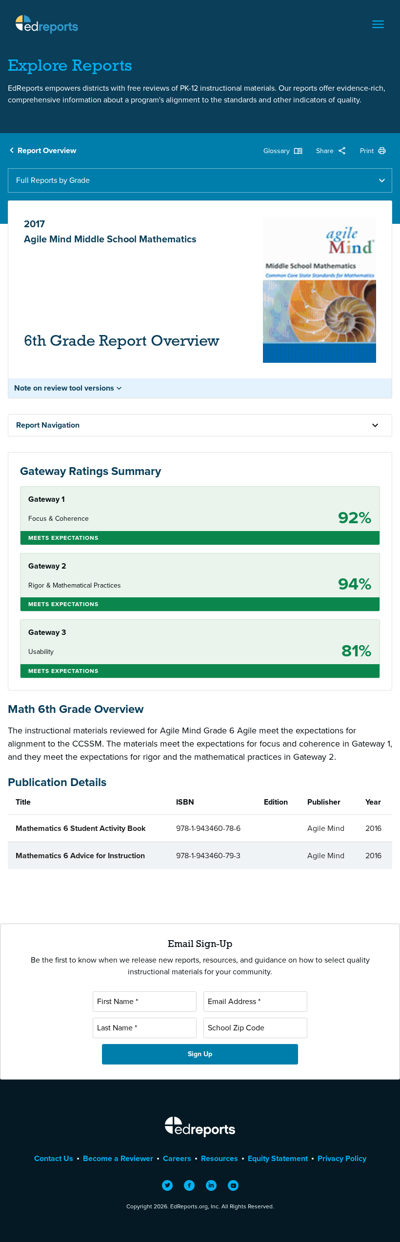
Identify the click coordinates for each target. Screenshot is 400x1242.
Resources (219, 1158)
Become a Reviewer (118, 1158)
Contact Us (53, 1158)
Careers (177, 1158)
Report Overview (47, 150)
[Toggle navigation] (378, 24)
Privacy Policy (342, 1158)
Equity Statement (278, 1158)
